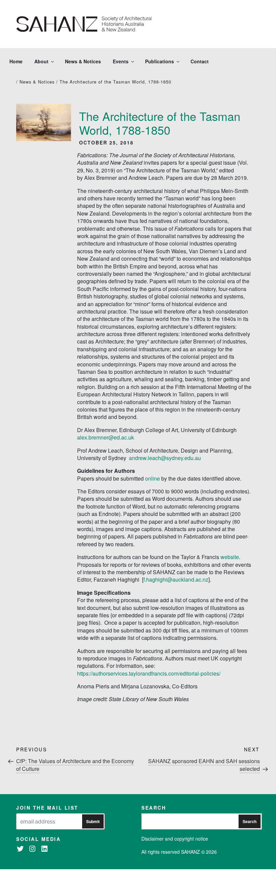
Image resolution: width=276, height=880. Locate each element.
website (229, 557)
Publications (159, 61)
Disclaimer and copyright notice (174, 838)
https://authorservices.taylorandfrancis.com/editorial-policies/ (148, 673)
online (152, 478)
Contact (200, 61)
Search (249, 821)
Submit (93, 821)
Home (16, 61)
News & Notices (83, 61)
